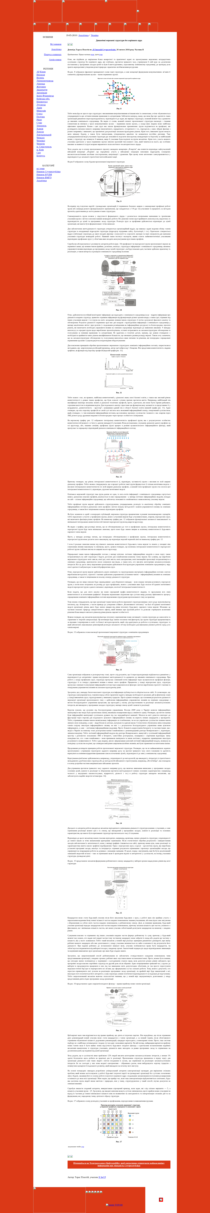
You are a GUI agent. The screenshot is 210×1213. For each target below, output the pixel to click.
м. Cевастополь (44, 147)
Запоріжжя (42, 93)
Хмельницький (44, 135)
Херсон (40, 132)
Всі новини (55, 44)
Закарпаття (42, 90)
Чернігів (41, 144)
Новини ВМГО (44, 177)
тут (92, 55)
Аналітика (56, 49)
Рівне (39, 120)
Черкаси (41, 138)
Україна (94, 35)
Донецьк (41, 84)
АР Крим (41, 72)
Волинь (40, 78)
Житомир (41, 87)
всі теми (41, 168)
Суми (39, 123)
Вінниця (41, 75)
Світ (39, 153)
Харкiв (40, 129)
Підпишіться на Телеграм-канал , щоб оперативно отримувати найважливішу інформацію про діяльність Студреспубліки (119, 1164)
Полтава (41, 117)
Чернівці (41, 141)
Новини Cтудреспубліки (49, 171)
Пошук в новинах (52, 54)
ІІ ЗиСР (102, 1177)
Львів (39, 108)
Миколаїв (41, 111)
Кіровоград (42, 102)
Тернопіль (41, 126)
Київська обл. (43, 99)
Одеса (39, 114)
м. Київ (40, 150)
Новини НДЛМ (44, 174)
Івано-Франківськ (45, 96)
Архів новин (55, 59)
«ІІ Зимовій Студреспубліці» (104, 50)
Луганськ (41, 105)
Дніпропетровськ (45, 81)
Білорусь (41, 156)
